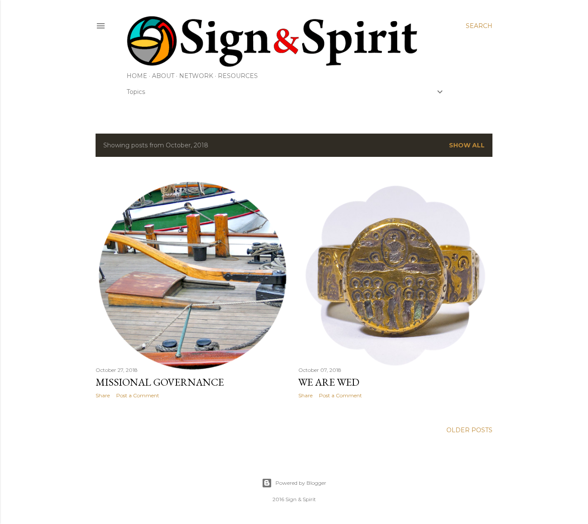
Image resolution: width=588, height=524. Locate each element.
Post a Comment (137, 395)
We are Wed (328, 382)
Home (137, 76)
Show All (467, 145)
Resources (238, 76)
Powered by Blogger (300, 483)
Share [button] (103, 395)
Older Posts (469, 430)
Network (196, 76)
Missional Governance (160, 382)
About (163, 76)
